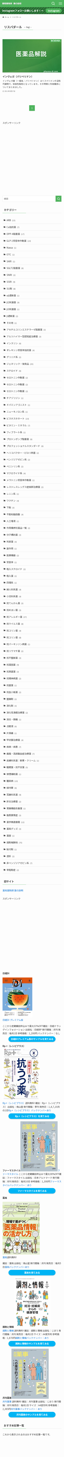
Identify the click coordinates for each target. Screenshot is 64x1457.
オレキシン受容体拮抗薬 (21, 350)
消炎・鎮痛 (14, 719)
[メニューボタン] (60, 3)
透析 (10, 856)
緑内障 (12, 787)
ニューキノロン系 (17, 411)
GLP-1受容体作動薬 (19, 240)
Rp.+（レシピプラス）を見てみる (32, 1116)
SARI (11, 261)
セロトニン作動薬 (17, 377)
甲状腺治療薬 (15, 739)
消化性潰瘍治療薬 (17, 712)
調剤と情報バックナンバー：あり (32, 1337)
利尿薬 (12, 541)
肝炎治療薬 (14, 801)
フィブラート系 (16, 432)
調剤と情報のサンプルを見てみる (32, 1343)
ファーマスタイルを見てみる (32, 1190)
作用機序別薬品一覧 (18, 527)
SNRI (11, 274)
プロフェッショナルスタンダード (25, 445)
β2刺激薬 (13, 302)
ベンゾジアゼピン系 (18, 459)
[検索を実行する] (58, 199)
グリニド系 (14, 357)
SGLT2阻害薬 (15, 268)
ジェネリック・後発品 (20, 363)
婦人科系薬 (14, 589)
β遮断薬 (12, 316)
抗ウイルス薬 (15, 623)
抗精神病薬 (14, 678)
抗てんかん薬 (15, 603)
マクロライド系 (16, 473)
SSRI (11, 281)
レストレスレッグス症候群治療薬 (25, 486)
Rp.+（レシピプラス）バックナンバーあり (29, 1110)
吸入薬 (12, 575)
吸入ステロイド (16, 569)
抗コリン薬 (14, 630)
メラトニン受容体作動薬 (21, 480)
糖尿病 (12, 780)
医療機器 (13, 555)
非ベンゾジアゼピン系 (19, 863)
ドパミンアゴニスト (18, 404)
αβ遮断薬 (13, 295)
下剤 (10, 507)
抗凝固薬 (13, 664)
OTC (11, 254)
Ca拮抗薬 (13, 227)
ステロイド (14, 370)
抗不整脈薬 (14, 657)
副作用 (12, 548)
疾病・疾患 (14, 746)
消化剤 (12, 705)
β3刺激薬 (13, 309)
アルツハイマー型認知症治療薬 (24, 336)
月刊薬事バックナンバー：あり (26, 1409)
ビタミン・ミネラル (18, 425)
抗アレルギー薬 (17, 616)
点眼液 (12, 726)
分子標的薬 (14, 534)
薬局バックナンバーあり (17, 1267)
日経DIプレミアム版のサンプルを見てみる (32, 1039)
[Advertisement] (32, 159)
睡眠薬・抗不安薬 (17, 767)
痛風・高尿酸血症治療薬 (21, 753)
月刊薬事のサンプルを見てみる (32, 1414)
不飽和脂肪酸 (15, 514)
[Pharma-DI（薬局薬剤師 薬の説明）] (11, 3)
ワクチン (13, 500)
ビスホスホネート (18, 418)
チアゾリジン (15, 397)
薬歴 (10, 835)
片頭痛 (12, 733)
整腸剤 (12, 698)
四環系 (12, 582)
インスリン (14, 343)
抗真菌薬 (13, 671)
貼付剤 (12, 849)
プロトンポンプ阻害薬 (19, 439)
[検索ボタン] (53, 3)
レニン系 (13, 493)
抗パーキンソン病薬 (18, 644)
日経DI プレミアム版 (13, 1019)
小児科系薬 (14, 596)
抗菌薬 (12, 685)
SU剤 (11, 288)
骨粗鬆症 (13, 869)
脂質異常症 (14, 815)
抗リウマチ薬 (15, 651)
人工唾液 (13, 521)
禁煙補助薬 (14, 774)
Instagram (54, 10)
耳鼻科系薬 (14, 794)
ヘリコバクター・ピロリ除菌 (23, 452)
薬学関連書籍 (15, 822)
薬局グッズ (14, 828)
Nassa (11, 247)
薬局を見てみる (32, 1272)
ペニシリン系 (15, 466)
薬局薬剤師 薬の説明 (13, 890)
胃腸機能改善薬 (16, 808)
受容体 (12, 562)
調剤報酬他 (14, 842)
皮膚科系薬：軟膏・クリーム (23, 760)
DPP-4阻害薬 (15, 233)
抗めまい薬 (14, 610)
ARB (11, 220)
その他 (12, 322)
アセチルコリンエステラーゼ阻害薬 (26, 329)
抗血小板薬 (14, 692)
